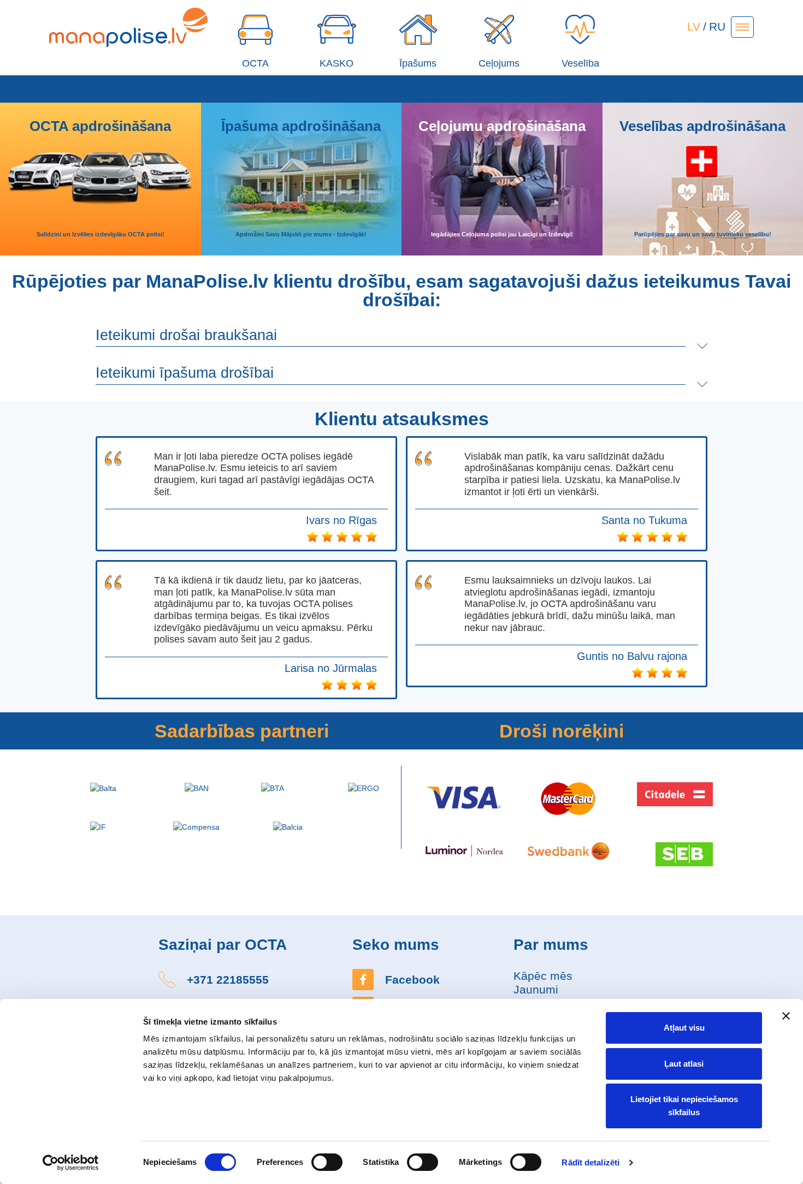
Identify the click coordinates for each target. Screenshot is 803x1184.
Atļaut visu (684, 1027)
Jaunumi (535, 989)
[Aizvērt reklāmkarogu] (786, 1016)
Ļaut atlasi (684, 1063)
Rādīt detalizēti (590, 1162)
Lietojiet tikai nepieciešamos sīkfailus (684, 1105)
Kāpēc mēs (542, 975)
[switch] (327, 1162)
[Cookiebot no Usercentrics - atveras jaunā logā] (71, 1163)
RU (717, 26)
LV (693, 26)
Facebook (412, 979)
